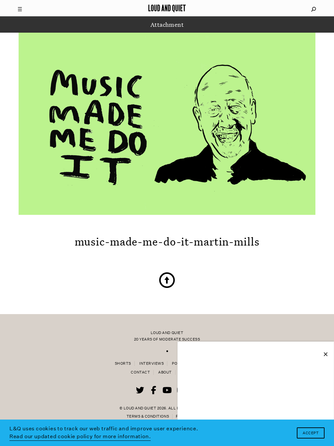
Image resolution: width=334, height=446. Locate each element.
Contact (140, 372)
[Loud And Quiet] (167, 8)
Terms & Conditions (148, 416)
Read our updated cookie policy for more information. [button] (80, 436)
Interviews (151, 363)
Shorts (123, 363)
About (165, 372)
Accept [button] (311, 433)
